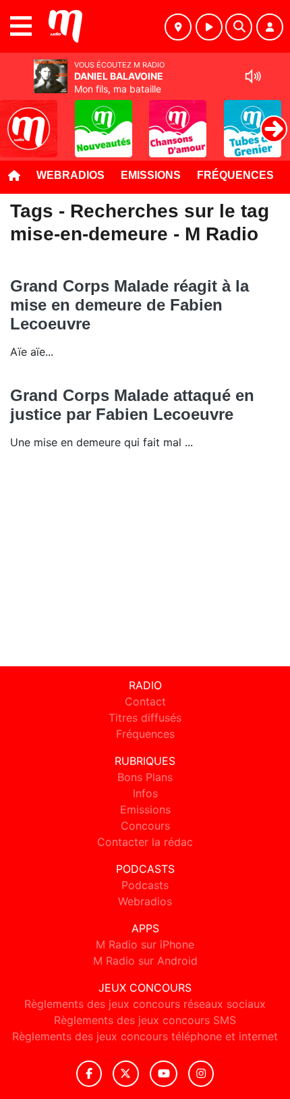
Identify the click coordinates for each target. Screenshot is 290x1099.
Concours (145, 825)
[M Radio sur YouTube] (163, 1074)
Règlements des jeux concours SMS (145, 1020)
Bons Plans (145, 777)
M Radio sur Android (145, 960)
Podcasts (145, 885)
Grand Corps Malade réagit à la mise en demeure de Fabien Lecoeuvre (129, 305)
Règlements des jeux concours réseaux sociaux (145, 1004)
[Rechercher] (238, 27)
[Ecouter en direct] (209, 27)
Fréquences (235, 175)
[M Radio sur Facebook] (89, 1074)
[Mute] (253, 76)
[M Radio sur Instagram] (201, 1074)
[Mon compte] (269, 27)
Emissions (151, 175)
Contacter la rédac (145, 842)
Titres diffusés (145, 717)
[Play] (17, 118)
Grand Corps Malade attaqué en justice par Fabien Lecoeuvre (132, 404)
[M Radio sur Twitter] (126, 1074)
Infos (145, 793)
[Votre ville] (178, 27)
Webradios (70, 175)
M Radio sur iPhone (145, 944)
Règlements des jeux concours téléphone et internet (145, 1036)
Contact (145, 701)
